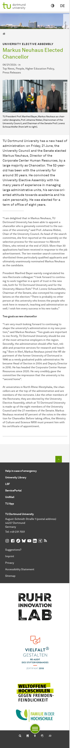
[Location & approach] (34, 736)
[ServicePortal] (42, 736)
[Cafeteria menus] (27, 736)
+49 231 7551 (17, 531)
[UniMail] (50, 736)
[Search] (20, 736)
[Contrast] (52, 6)
